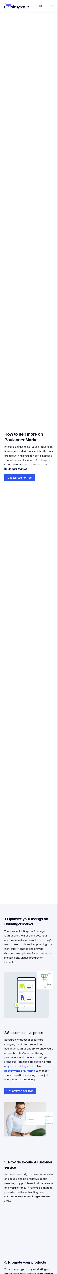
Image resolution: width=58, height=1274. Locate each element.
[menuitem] (52, 6)
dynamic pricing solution (21, 1066)
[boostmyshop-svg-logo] (24, 6)
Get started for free (20, 1091)
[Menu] (52, 6)
